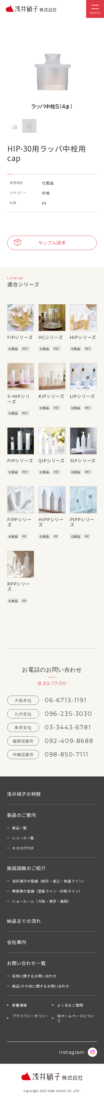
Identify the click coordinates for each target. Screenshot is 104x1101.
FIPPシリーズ (19, 522)
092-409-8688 (69, 740)
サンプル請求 (52, 242)
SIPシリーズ (83, 460)
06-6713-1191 (66, 700)
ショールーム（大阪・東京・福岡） (41, 901)
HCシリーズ (50, 337)
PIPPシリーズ (82, 522)
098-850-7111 (66, 754)
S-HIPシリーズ (18, 399)
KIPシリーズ (51, 396)
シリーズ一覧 (23, 837)
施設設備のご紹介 (26, 868)
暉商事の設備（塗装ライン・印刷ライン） (47, 890)
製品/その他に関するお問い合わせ (40, 985)
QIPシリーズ (51, 460)
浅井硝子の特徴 (24, 793)
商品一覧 (19, 827)
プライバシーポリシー (30, 1015)
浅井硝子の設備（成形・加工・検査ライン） (49, 880)
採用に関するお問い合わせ (34, 975)
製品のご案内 (21, 814)
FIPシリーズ (20, 337)
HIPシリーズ (83, 337)
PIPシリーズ (20, 460)
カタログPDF (23, 847)
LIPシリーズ (82, 396)
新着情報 (19, 1005)
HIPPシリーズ (51, 522)
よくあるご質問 (70, 1005)
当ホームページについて (75, 1018)
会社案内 (16, 941)
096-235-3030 (68, 713)
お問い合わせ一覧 (26, 963)
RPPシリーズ (18, 586)
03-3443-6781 (68, 727)
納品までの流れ (24, 920)
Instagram (71, 1052)
